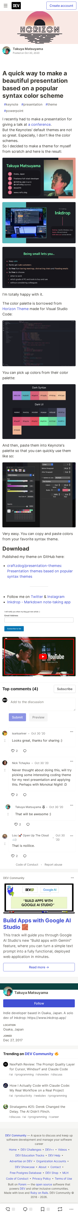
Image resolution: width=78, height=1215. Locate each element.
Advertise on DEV (21, 1161)
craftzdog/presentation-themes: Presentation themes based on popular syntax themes (40, 571)
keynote (11, 104)
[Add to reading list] (45, 1209)
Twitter (37, 597)
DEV (22, 1188)
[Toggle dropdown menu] (71, 731)
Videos (62, 1149)
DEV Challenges (31, 1149)
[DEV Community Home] (16, 6)
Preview (38, 717)
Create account (61, 6)
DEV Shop (51, 1172)
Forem (22, 1184)
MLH (65, 1172)
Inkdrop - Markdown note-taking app (39, 602)
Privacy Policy (41, 1178)
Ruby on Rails (39, 1192)
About (42, 1167)
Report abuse (53, 864)
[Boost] (60, 1209)
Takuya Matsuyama (28, 49)
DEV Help (54, 1155)
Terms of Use (63, 1178)
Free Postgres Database (25, 1172)
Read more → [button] (39, 967)
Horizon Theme (15, 309)
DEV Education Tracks (29, 1155)
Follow (39, 1003)
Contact (55, 1167)
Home (13, 1149)
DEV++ (49, 1149)
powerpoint (13, 111)
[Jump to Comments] (27, 1209)
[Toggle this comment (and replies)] (5, 740)
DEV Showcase (25, 1167)
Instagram (56, 597)
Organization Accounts (51, 1161)
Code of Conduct (27, 864)
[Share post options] (71, 1209)
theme (51, 104)
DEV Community (39, 1054)
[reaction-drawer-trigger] (10, 1209)
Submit (17, 717)
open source (44, 1184)
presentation (31, 104)
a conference (39, 124)
